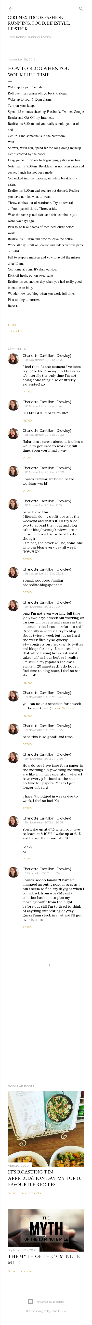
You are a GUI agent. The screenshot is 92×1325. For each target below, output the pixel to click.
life (20, 331)
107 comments (30, 1193)
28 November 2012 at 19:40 (44, 360)
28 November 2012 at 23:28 (44, 573)
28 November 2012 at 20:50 (44, 472)
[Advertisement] (46, 1041)
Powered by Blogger (50, 1301)
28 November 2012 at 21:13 (43, 505)
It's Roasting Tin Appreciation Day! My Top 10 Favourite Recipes (44, 1178)
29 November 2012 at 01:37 (44, 697)
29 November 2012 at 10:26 (44, 758)
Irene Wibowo (64, 708)
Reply (27, 392)
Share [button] (12, 324)
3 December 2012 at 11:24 (42, 873)
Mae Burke (59, 1311)
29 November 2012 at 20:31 (44, 822)
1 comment (28, 1271)
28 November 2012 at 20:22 (44, 434)
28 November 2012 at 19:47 (44, 406)
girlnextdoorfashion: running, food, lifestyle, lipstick (39, 23)
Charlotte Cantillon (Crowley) (47, 355)
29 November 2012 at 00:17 (44, 606)
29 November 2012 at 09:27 (44, 730)
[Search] (81, 7)
